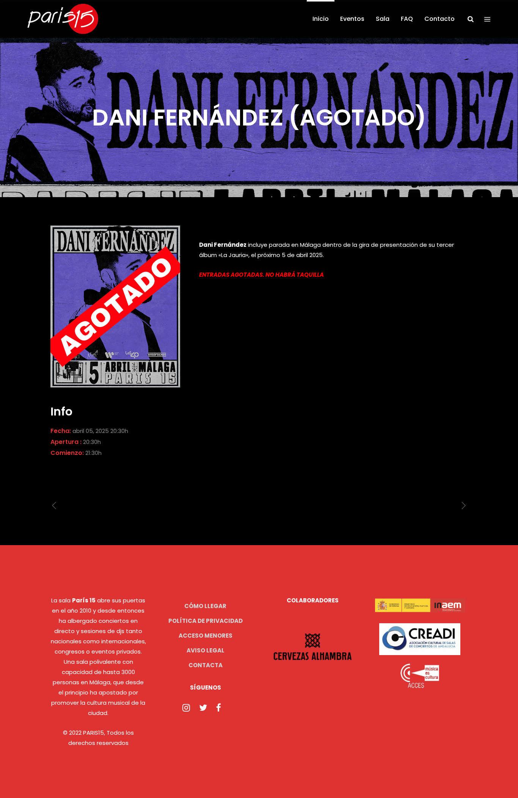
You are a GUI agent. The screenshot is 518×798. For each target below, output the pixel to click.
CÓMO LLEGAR (205, 606)
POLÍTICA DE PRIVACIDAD (205, 621)
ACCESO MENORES (205, 636)
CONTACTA (205, 665)
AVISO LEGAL (205, 650)
